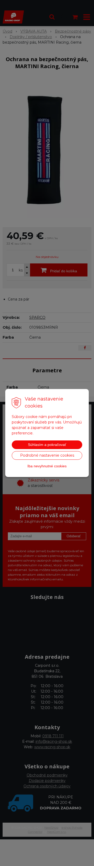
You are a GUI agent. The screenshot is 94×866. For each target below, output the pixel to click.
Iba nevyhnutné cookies (47, 466)
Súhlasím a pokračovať (47, 445)
